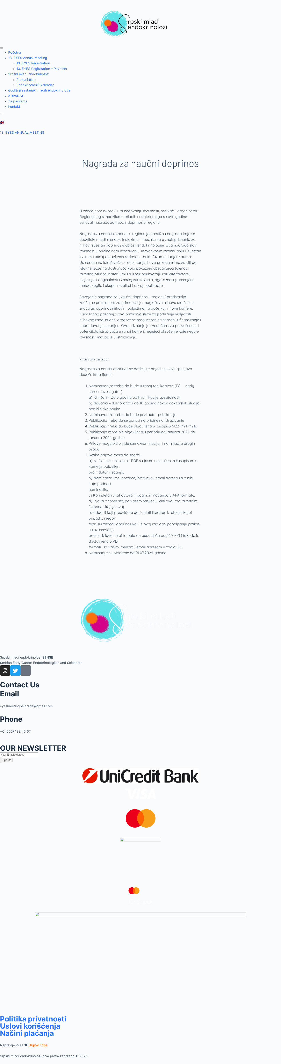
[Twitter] (15, 670)
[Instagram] (5, 670)
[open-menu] (1, 48)
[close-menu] (1, 113)
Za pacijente (17, 101)
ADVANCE (16, 96)
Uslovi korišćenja (30, 1026)
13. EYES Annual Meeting (27, 58)
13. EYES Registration (33, 63)
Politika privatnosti (33, 1018)
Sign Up (6, 760)
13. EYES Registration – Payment (41, 69)
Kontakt (14, 106)
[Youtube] (26, 670)
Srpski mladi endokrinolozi (29, 74)
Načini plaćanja (27, 1033)
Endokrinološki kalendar (35, 85)
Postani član (25, 80)
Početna (14, 52)
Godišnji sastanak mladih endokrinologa (39, 90)
